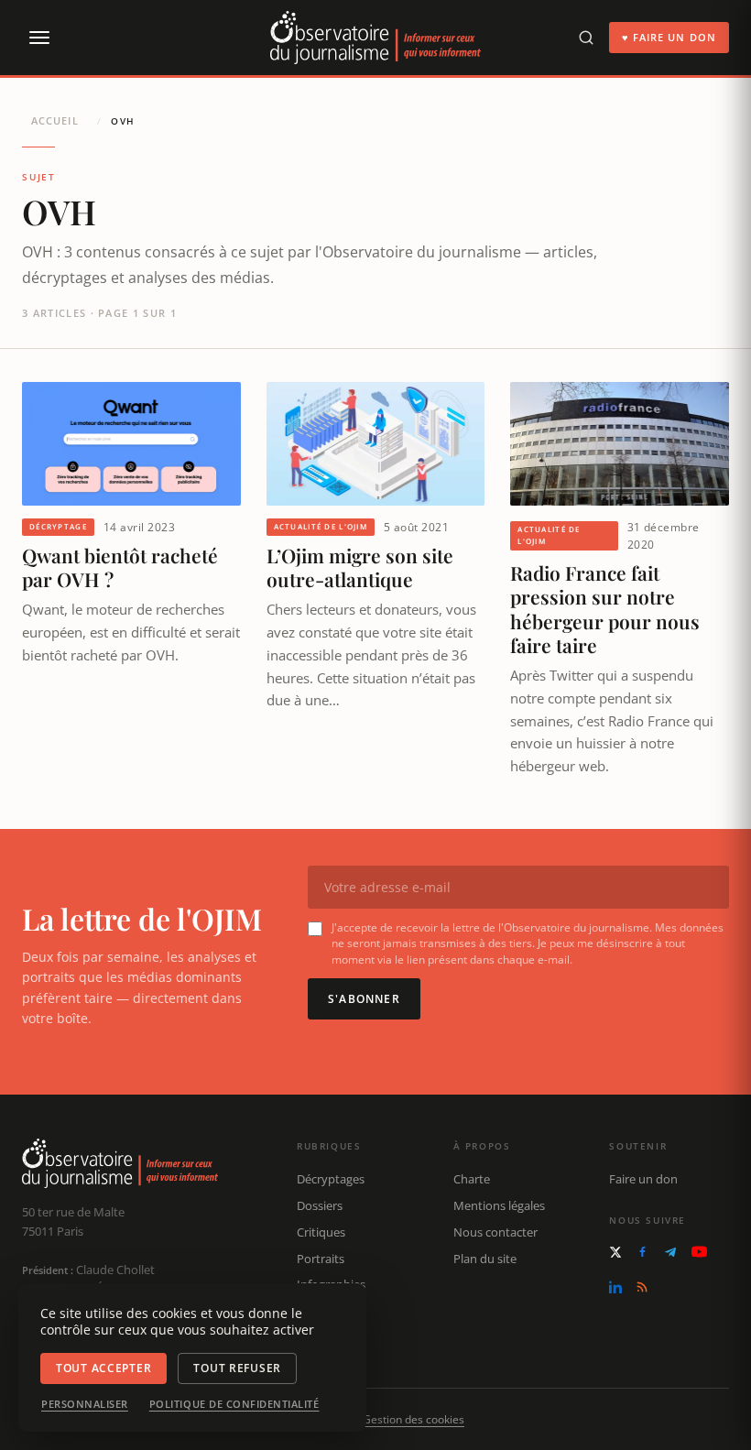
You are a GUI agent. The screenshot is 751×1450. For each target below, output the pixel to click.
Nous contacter (495, 1232)
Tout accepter (103, 1368)
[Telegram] (670, 1252)
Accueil (55, 120)
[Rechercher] (586, 37)
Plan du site (485, 1258)
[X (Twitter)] (615, 1252)
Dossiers (320, 1205)
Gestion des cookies (413, 1419)
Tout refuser (237, 1368)
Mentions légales (499, 1205)
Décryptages (331, 1179)
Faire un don (643, 1179)
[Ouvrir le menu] (38, 37)
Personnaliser (84, 1404)
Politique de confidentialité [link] (234, 1404)
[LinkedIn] (615, 1287)
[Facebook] (642, 1251)
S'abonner (364, 999)
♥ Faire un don (669, 37)
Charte (471, 1179)
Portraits (320, 1258)
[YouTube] (699, 1251)
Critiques (321, 1232)
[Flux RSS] (642, 1287)
